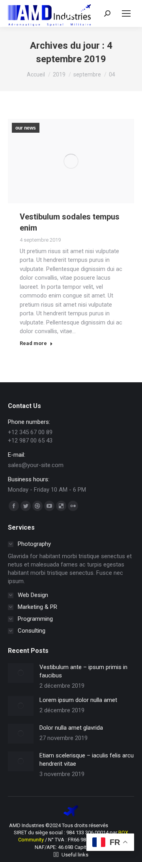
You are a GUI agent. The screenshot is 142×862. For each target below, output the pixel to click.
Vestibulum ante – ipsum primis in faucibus (83, 671)
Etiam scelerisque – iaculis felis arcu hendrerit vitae (86, 759)
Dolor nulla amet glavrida (71, 727)
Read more (33, 343)
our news (25, 128)
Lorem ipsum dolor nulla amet (78, 700)
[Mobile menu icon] (126, 13)
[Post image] (21, 673)
